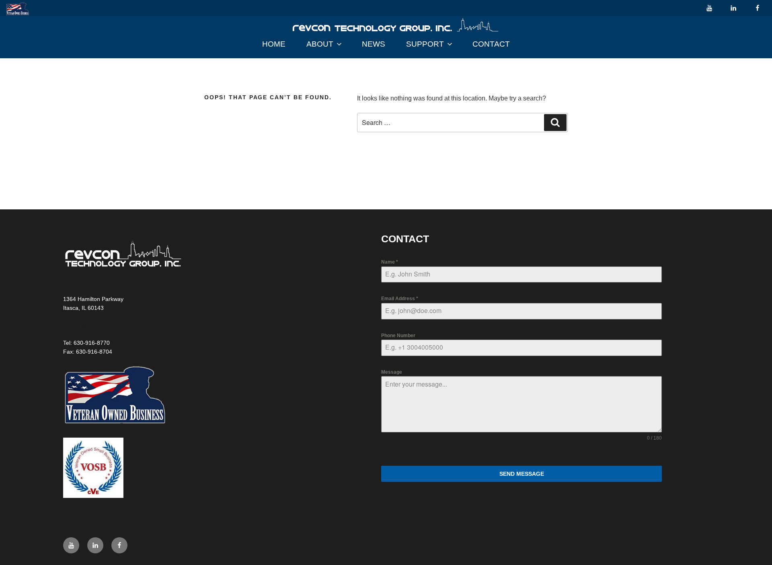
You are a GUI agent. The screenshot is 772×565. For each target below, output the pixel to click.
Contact (491, 44)
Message (391, 372)
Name (389, 262)
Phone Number (398, 335)
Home (273, 44)
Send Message (521, 474)
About (319, 44)
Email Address (399, 298)
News (373, 44)
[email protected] (84, 325)
